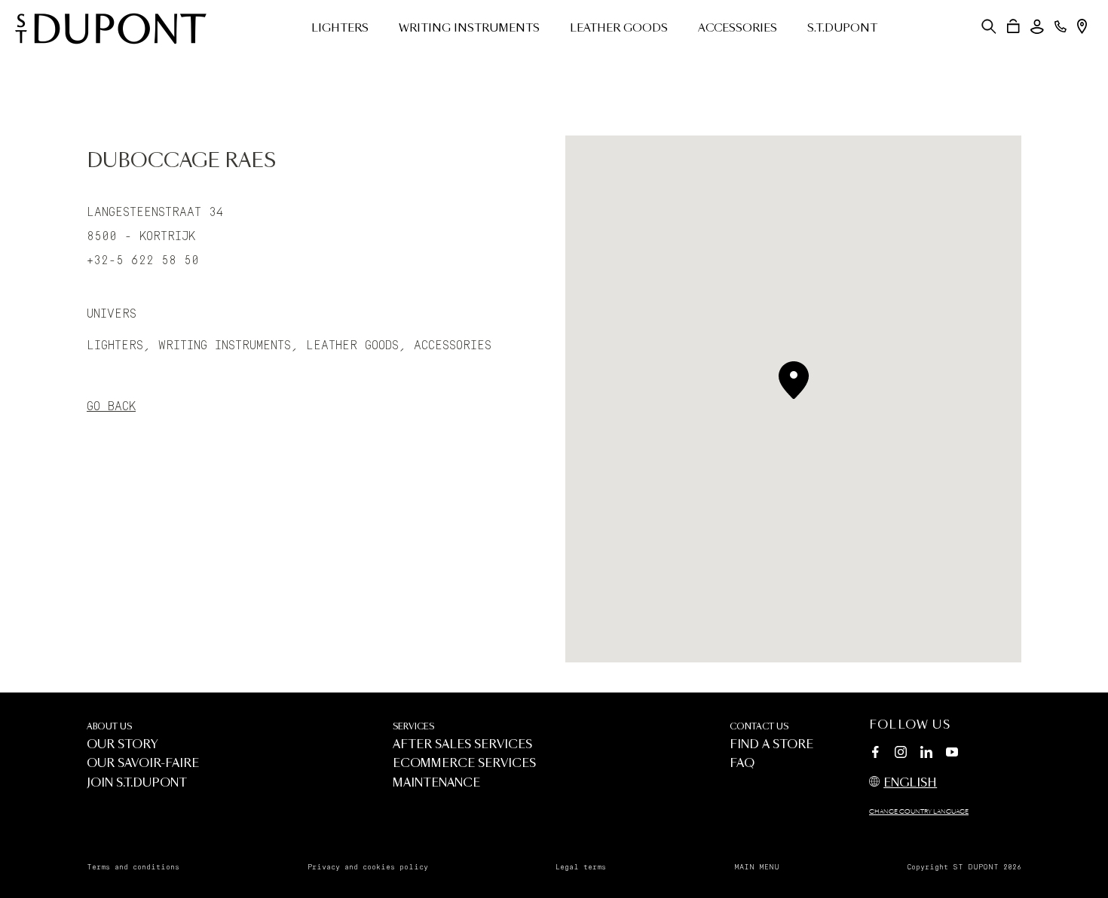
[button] (988, 26)
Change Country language (919, 812)
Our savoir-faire (143, 763)
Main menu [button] (756, 867)
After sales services (462, 744)
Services (413, 727)
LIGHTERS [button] (340, 28)
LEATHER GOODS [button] (619, 28)
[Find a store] (1082, 26)
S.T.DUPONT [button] (842, 28)
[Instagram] (901, 754)
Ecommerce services (464, 763)
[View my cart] (1013, 26)
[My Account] (1037, 27)
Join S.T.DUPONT (137, 783)
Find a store (771, 744)
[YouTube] (952, 753)
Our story (122, 744)
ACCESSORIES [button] (737, 28)
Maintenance (436, 783)
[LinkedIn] (926, 754)
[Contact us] (1060, 26)
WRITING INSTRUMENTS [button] (469, 28)
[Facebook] (875, 754)
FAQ (742, 763)
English (910, 783)
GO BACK (111, 406)
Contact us (759, 727)
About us (109, 727)
